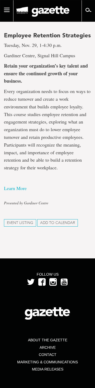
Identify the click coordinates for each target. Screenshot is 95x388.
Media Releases (47, 369)
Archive (48, 347)
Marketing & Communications (47, 362)
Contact (47, 354)
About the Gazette (47, 340)
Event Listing (20, 223)
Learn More (15, 188)
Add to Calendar (57, 223)
